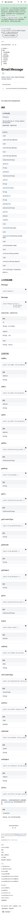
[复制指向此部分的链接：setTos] (7, 788)
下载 (2, 852)
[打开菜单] (2, 2)
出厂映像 (3, 857)
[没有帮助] (15, 45)
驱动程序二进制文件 (6, 860)
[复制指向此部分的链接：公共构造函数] (14, 280)
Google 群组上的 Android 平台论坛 (9, 876)
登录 (25, 2)
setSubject (6, 261)
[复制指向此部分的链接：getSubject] (10, 570)
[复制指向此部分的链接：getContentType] (14, 519)
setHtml (5, 245)
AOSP (2, 41)
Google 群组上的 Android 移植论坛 (9, 881)
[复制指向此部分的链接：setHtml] (8, 703)
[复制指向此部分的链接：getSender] (10, 545)
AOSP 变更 (17, 21)
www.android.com (5, 893)
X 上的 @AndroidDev (6, 869)
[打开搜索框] (18, 2)
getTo (4, 212)
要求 (2, 850)
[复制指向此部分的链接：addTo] (7, 415)
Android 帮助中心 (5, 888)
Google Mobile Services (7, 895)
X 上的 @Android (5, 866)
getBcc (5, 164)
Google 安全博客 (5, 874)
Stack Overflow (5, 898)
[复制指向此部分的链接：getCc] (7, 494)
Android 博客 (4, 871)
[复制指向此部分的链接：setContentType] (14, 675)
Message (5, 117)
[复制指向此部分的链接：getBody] (8, 469)
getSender (6, 196)
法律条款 (15, 906)
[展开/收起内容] (8, 48)
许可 (20, 906)
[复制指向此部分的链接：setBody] (8, 647)
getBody (5, 172)
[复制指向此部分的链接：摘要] (6, 108)
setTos (5, 269)
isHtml (5, 220)
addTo (4, 156)
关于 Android (4, 906)
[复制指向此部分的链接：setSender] (10, 731)
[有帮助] (13, 45)
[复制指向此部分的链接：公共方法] (10, 354)
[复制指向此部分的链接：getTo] (7, 596)
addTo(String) (8, 802)
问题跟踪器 (4, 900)
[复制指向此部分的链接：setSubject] (10, 759)
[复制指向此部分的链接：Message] (9, 285)
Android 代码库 (5, 847)
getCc (4, 180)
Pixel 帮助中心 (4, 890)
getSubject (6, 204)
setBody (5, 228)
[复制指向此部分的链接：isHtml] (7, 621)
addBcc (5, 140)
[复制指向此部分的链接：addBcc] (8, 358)
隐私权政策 (5, 908)
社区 (10, 906)
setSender (6, 253)
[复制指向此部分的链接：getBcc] (7, 443)
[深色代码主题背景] (26, 289)
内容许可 (16, 834)
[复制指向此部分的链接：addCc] (7, 387)
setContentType (7, 236)
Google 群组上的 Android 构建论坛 (9, 879)
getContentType (7, 188)
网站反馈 (11, 908)
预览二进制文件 (5, 855)
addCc (4, 148)
